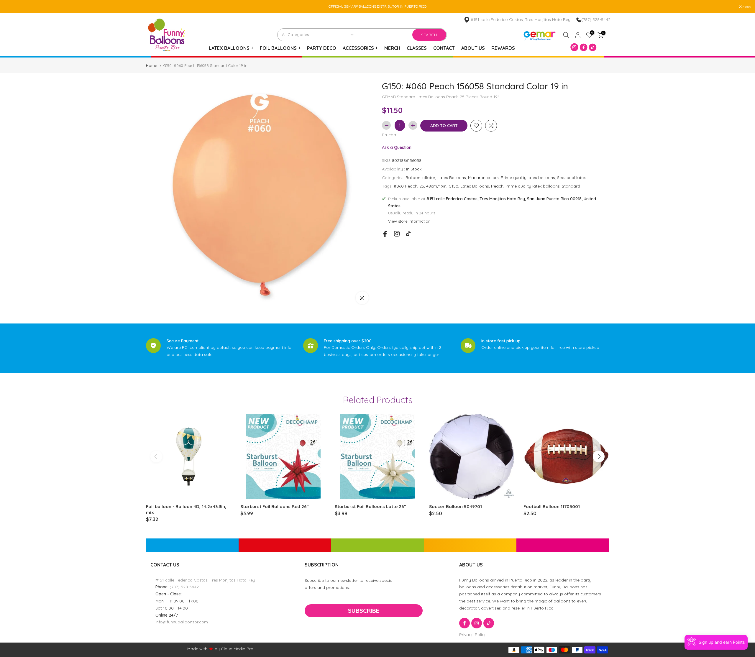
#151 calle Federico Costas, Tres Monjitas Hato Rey (205, 580)
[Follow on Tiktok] (408, 233)
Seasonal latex (571, 177)
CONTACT (444, 48)
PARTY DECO (321, 48)
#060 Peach (405, 186)
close (11, 7)
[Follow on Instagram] (397, 233)
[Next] (599, 456)
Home (151, 66)
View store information (409, 221)
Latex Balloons (451, 177)
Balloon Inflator (420, 177)
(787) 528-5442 (595, 19)
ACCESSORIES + (360, 48)
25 (421, 186)
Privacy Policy (473, 634)
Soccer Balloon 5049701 (455, 506)
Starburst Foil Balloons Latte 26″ (370, 506)
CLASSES (417, 48)
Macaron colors (483, 177)
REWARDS (503, 48)
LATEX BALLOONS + (231, 48)
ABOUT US (473, 48)
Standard (571, 186)
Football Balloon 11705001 (551, 506)
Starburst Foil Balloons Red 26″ (274, 506)
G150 (453, 186)
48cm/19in (436, 186)
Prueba (389, 134)
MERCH (392, 48)
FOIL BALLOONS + (280, 48)
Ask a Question (396, 147)
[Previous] (156, 456)
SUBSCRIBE (363, 610)
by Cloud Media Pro (234, 648)
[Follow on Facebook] (385, 234)
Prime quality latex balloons (528, 177)
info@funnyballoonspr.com (181, 622)
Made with (197, 648)
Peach (497, 186)
